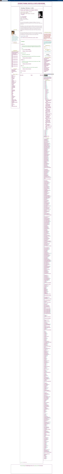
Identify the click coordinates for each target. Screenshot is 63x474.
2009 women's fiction (46, 176)
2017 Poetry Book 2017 (47, 278)
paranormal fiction (46, 390)
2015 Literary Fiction (46, 269)
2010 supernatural (46, 208)
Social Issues (45, 420)
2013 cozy (45, 234)
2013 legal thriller (46, 237)
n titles (45, 380)
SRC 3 (45, 421)
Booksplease (13, 77)
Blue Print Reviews (46, 58)
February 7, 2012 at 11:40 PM (27, 51)
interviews (45, 361)
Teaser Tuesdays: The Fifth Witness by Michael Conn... (48, 116)
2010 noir (45, 199)
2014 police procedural (47, 259)
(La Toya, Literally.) (27, 49)
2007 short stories (46, 141)
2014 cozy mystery (46, 247)
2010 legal (45, 194)
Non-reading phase (46, 384)
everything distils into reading (31, 3)
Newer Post (21, 75)
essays (45, 337)
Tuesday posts (46, 441)
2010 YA (45, 212)
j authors (45, 363)
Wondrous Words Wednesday (47, 452)
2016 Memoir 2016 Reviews (47, 273)
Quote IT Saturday (46, 402)
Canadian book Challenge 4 (47, 318)
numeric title (45, 385)
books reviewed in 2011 (47, 312)
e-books (45, 335)
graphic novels (46, 353)
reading (45, 407)
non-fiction (45, 383)
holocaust (45, 358)
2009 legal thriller (46, 155)
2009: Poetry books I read (47, 177)
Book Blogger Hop (46, 297)
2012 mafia (45, 229)
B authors (45, 286)
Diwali (45, 331)
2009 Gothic (45, 150)
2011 (45, 130)
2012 (45, 88)
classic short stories (46, 321)
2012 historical (46, 226)
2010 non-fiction (46, 200)
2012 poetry (45, 230)
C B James (13, 78)
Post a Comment (23, 70)
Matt (12, 92)
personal (45, 392)
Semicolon (13, 97)
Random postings (46, 405)
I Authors (45, 359)
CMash (22, 59)
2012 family (45, 225)
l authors (45, 367)
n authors (45, 379)
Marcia (12, 91)
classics (45, 322)
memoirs (45, 374)
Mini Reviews (45, 375)
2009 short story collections (47, 167)
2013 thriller (45, 242)
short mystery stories (46, 67)
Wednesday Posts (46, 449)
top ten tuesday (46, 439)
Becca (12, 75)
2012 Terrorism (30, 37)
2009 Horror (45, 153)
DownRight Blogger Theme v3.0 (29, 465)
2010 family (45, 180)
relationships (45, 408)
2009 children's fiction (46, 146)
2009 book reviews (46, 145)
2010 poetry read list (46, 202)
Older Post (41, 75)
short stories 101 (46, 68)
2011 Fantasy (45, 217)
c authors (45, 315)
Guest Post (45, 355)
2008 (45, 133)
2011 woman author (46, 222)
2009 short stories (46, 166)
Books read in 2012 (46, 305)
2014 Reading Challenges (47, 261)
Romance (45, 411)
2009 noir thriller (46, 159)
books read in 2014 (46, 306)
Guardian (45, 62)
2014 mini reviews (46, 256)
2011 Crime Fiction (46, 216)
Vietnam (45, 446)
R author (45, 403)
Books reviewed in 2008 (47, 310)
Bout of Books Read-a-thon (47, 313)
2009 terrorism (46, 172)
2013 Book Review (46, 233)
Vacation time (45, 445)
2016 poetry (45, 275)
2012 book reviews (25, 37)
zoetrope (45, 71)
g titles (45, 350)
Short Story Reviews (14, 71)
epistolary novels (46, 336)
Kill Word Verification (46, 366)
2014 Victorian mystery (47, 266)
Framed (13, 84)
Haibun (45, 357)
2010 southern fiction (46, 207)
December (46, 89)
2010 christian (46, 185)
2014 (45, 86)
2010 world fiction (46, 211)
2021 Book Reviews (46, 279)
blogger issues (46, 291)
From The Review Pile (46, 348)
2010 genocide (46, 191)
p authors (45, 388)
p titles (45, 389)
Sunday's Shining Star (46, 423)
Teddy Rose (13, 104)
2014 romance (46, 262)
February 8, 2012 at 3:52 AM (27, 63)
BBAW (45, 288)
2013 (45, 87)
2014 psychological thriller (47, 260)
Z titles (45, 458)
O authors (45, 386)
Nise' (21, 65)
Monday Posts (46, 377)
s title (44, 414)
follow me (45, 344)
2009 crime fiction (46, 147)
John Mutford (13, 86)
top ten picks (45, 438)
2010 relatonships (46, 204)
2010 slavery (45, 206)
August (46, 93)
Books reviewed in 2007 (47, 309)
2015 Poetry (45, 270)
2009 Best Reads (46, 144)
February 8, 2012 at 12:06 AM (27, 57)
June (46, 95)
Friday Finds (45, 345)
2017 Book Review (46, 277)
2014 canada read (46, 244)
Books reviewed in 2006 (47, 308)
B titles (45, 287)
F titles (45, 339)
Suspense (45, 424)
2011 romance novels (46, 220)
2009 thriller (45, 173)
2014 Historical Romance (47, 253)
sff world (45, 66)
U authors (45, 442)
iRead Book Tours (46, 362)
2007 (45, 134)
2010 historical (46, 193)
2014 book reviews (46, 243)
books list (45, 304)
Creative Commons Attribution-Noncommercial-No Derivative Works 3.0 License (48, 78)
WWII (44, 455)
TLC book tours (46, 437)
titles (44, 436)
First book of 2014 (46, 341)
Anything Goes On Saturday (47, 282)
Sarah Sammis (13, 96)
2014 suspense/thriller (47, 264)
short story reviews (46, 419)
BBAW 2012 (45, 290)
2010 (45, 131)
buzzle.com (45, 59)
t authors (45, 425)
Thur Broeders (41, 465)
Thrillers (45, 434)
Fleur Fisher (13, 83)
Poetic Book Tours (46, 394)
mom (44, 376)
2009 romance (46, 164)
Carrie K (13, 80)
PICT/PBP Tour (46, 393)
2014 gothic (45, 251)
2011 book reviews (46, 213)
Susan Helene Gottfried (14, 102)
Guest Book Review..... (47, 354)
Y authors (45, 456)
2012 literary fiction (46, 228)
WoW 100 (45, 454)
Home (31, 75)
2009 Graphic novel (46, 151)
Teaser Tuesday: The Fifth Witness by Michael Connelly (48, 101)
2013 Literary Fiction (46, 238)
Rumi (44, 412)
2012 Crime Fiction (46, 224)
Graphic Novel (46, 352)
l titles (45, 368)
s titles (45, 415)
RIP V (44, 410)
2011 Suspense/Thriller (47, 221)
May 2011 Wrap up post (47, 372)
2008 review (45, 142)
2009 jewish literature (46, 154)
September (46, 92)
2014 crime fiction (46, 248)
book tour (45, 301)
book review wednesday (47, 300)
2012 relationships (46, 231)
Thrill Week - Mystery (46, 432)
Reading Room (13, 70)
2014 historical (46, 252)
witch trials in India (46, 451)
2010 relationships (46, 203)
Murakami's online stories (47, 64)
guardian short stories (47, 63)
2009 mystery (45, 158)
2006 (45, 135)
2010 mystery (45, 198)
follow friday (45, 343)
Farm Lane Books (14, 82)
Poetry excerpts (46, 398)
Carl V (12, 79)
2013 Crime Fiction (46, 235)
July (45, 94)
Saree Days (45, 416)
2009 (45, 132)
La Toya (22, 44)
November (46, 90)
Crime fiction (45, 323)
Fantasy (45, 340)
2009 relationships (46, 163)
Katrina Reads (13, 87)
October (46, 91)
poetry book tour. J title (47, 396)
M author (45, 370)
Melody (12, 93)
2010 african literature (47, 182)
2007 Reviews (46, 140)
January (46, 129)
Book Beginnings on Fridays (47, 295)
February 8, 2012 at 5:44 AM (27, 68)
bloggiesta (45, 292)
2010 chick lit (45, 184)
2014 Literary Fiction (46, 255)
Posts (45, 46)
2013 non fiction (46, 239)
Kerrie (12, 88)
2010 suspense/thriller (47, 209)
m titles (45, 371)
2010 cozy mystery (46, 186)
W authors (45, 447)
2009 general (45, 149)
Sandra (12, 95)
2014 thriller (45, 265)
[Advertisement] (32, 13)
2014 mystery (45, 257)
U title (45, 443)
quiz (44, 401)
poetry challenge (46, 397)
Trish (12, 105)
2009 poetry (45, 162)
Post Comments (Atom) (25, 462)
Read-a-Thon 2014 (46, 406)
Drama (45, 332)
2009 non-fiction (46, 160)
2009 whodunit (46, 175)
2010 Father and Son (46, 188)
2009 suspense (46, 171)
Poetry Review (46, 399)
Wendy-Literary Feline (14, 106)
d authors (45, 328)
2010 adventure (46, 181)
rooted (12, 72)
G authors (45, 349)
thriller (45, 433)
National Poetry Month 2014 (47, 381)
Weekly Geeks (46, 450)
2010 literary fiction (46, 195)
